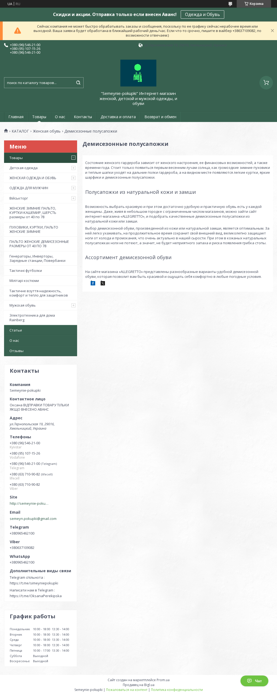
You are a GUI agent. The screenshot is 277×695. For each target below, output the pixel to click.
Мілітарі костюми (24, 280)
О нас (60, 116)
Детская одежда (23, 167)
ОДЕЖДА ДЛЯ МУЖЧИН (28, 187)
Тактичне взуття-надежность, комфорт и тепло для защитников (38, 293)
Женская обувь (47, 131)
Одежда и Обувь (202, 14)
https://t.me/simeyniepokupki (34, 583)
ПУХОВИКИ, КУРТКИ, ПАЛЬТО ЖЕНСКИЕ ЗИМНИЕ (33, 229)
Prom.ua (163, 680)
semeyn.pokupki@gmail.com (33, 518)
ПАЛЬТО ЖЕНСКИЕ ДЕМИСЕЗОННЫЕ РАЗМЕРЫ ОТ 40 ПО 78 (39, 243)
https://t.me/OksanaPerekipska (36, 595)
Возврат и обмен (160, 116)
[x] (103, 284)
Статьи (15, 330)
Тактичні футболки (25, 270)
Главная (16, 116)
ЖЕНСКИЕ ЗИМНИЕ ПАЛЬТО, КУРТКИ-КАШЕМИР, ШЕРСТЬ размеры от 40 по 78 (32, 213)
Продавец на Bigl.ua (138, 685)
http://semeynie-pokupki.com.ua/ (30, 503)
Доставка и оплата (118, 116)
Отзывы (16, 350)
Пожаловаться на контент (126, 689)
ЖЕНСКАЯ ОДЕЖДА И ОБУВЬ (32, 177)
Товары (39, 116)
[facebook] (93, 284)
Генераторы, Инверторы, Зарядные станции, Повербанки (37, 258)
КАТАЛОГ (20, 131)
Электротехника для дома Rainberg (32, 317)
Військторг (18, 198)
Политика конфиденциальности (177, 689)
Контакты (83, 116)
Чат (258, 681)
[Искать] (78, 82)
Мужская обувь (22, 305)
